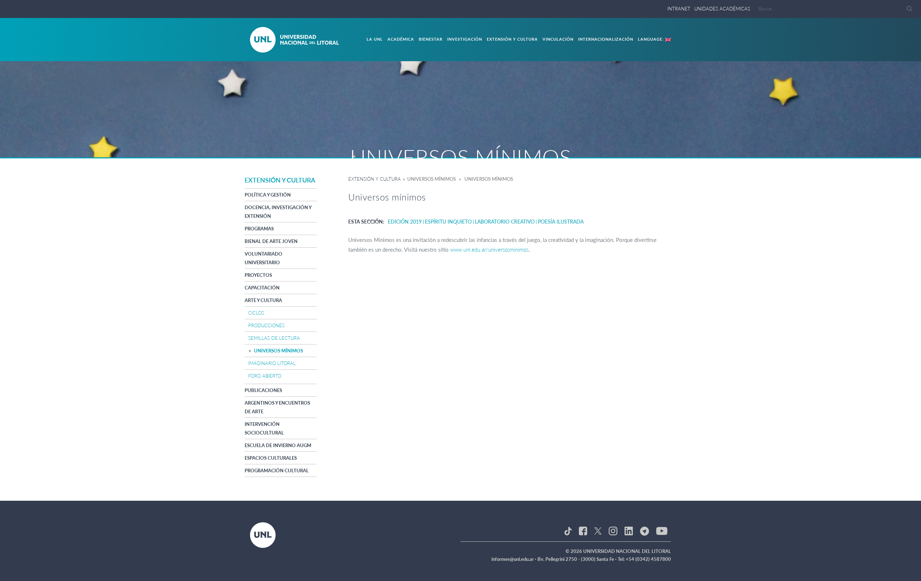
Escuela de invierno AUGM (278, 445)
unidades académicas (722, 9)
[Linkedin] (629, 530)
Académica (400, 39)
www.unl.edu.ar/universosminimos (489, 249)
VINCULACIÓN (558, 39)
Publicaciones (263, 390)
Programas (259, 228)
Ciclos (256, 313)
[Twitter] (598, 530)
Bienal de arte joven (271, 241)
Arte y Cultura (263, 300)
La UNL (375, 39)
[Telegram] (644, 530)
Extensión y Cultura (512, 39)
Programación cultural (277, 470)
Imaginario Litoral (272, 363)
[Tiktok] (568, 530)
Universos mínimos (278, 350)
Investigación (464, 39)
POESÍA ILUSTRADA (561, 222)
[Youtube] (661, 530)
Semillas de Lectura (274, 338)
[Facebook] (583, 530)
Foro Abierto (264, 376)
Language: (651, 39)
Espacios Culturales (271, 458)
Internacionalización (605, 39)
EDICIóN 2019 (405, 222)
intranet (678, 9)
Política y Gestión (268, 195)
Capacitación (262, 287)
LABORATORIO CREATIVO (505, 222)
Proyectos (258, 275)
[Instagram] (613, 530)
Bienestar (431, 39)
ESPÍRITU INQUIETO (448, 222)
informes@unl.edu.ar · (514, 559)
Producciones (266, 325)
